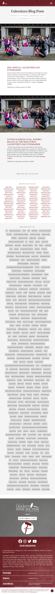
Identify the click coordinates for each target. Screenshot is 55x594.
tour (41, 453)
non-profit (44, 383)
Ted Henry (41, 445)
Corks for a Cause (12, 289)
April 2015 (8, 213)
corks (45, 285)
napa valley (12, 383)
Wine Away (44, 471)
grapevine (32, 336)
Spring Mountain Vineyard (13, 434)
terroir (47, 445)
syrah (23, 445)
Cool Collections (37, 285)
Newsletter (37, 383)
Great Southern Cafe (42, 336)
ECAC (17, 311)
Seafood (45, 413)
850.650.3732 (33, 573)
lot (7, 369)
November (11, 387)
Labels (15, 362)
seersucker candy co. (15, 424)
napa (47, 380)
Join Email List (27, 518)
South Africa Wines (14, 427)
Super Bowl (22, 442)
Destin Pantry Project (21, 303)
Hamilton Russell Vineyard (41, 340)
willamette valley (14, 467)
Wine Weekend (34, 485)
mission (19, 380)
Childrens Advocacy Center (25, 282)
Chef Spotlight (36, 278)
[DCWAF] (5, 3)
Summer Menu (20, 438)
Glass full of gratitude (43, 333)
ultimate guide (16, 456)
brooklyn (39, 252)
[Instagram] (25, 541)
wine (21, 471)
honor (45, 351)
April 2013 (33, 218)
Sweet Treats (44, 442)
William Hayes (43, 467)
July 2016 (21, 205)
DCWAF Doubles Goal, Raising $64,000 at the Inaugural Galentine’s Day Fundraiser (24, 141)
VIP (10, 460)
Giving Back (16, 333)
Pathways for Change (15, 398)
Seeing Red (26, 420)
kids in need (45, 358)
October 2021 (33, 194)
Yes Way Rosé (36, 489)
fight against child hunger (39, 318)
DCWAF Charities (11, 296)
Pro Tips (20, 402)
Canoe (22, 260)
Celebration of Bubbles (33, 260)
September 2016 (46, 203)
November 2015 (21, 209)
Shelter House (27, 424)
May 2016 (46, 205)
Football (18, 325)
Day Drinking (41, 293)
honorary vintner (10, 354)
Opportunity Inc (46, 391)
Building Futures (45, 256)
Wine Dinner (30, 475)
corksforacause (23, 289)
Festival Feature (14, 318)
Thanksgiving (26, 449)
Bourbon (44, 249)
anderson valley (22, 238)
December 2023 (8, 189)
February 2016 (33, 207)
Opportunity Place (13, 394)
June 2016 (33, 205)
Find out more (33, 592)
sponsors (32, 431)
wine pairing (22, 482)
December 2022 (45, 192)
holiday (46, 347)
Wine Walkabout (42, 482)
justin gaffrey (36, 358)
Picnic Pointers (27, 398)
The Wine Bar (19, 453)
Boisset (16, 249)
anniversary (41, 238)
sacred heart (21, 409)
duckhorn (32, 307)
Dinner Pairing (45, 303)
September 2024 (33, 187)
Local (37, 365)
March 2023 (8, 192)
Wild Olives (45, 464)
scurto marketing (36, 413)
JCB (50, 354)
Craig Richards (10, 293)
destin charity (22, 300)
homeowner (38, 351)
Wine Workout (45, 485)
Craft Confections (44, 289)
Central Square (34, 263)
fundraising (33, 329)
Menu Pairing (47, 373)
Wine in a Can (13, 482)
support (30, 442)
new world (28, 383)
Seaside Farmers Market (31, 416)
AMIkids (14, 238)
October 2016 (33, 203)
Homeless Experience (27, 351)
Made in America (24, 369)
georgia (9, 333)
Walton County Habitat (14, 464)
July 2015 (21, 211)
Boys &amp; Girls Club (14, 252)
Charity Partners (16, 271)
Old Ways (37, 387)
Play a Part (44, 398)
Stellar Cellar (46, 434)
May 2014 (9, 216)
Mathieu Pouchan (24, 373)
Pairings (29, 394)
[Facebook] (20, 541)
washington (26, 464)
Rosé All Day (45, 405)
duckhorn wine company (44, 307)
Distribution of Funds (21, 307)
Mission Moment (28, 380)
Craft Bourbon (34, 289)
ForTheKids (35, 325)
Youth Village (45, 489)
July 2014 (45, 214)
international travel (41, 354)
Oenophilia (30, 387)
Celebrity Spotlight (23, 263)
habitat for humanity (25, 340)
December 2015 (8, 209)
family (33, 314)
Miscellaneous (11, 380)
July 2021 (8, 196)
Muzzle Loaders (39, 380)
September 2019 (46, 198)
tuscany (7, 456)
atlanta (31, 242)
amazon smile (46, 234)
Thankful (18, 449)
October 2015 (33, 209)
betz (36, 245)
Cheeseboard (26, 278)
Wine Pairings (32, 482)
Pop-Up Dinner (12, 402)
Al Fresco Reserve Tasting (21, 234)
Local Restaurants (46, 365)
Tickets (27, 453)
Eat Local (11, 311)
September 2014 (33, 214)
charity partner (45, 267)
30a (29, 231)
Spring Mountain (42, 431)
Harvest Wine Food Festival (15, 347)
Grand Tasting (23, 336)
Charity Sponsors (28, 271)
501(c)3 (27, 514)
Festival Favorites (42, 314)
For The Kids (26, 325)
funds (40, 329)
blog (11, 249)
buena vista (35, 256)
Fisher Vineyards (10, 322)
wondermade (26, 489)
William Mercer (13, 471)
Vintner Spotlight (46, 456)
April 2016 (8, 207)
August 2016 (8, 205)
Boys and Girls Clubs (28, 252)
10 (6, 231)
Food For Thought (28, 322)
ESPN (40, 311)
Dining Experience (34, 303)
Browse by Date (37, 15)
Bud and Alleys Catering (22, 256)
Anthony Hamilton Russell (16, 242)
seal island (13, 416)
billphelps (48, 245)
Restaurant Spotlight (25, 405)
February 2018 (21, 200)
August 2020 (21, 198)
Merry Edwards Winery (17, 376)
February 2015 (33, 213)
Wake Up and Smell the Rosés (28, 460)
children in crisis (11, 282)
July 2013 (21, 218)
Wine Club (22, 475)
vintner (38, 456)
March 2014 (20, 216)
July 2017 (33, 202)
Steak (39, 434)
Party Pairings (45, 394)
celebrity (44, 260)
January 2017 (46, 202)
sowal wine (12, 431)
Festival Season (25, 318)
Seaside (20, 416)
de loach (8, 300)
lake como (22, 362)
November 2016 (21, 203)
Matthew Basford (36, 373)
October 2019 (33, 198)
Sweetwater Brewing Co (13, 445)
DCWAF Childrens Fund (34, 296)
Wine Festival (24, 478)
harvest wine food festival (37, 343)
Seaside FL (43, 416)
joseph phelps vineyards (23, 358)
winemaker (10, 489)
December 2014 (8, 214)
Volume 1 (15, 460)
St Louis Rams (32, 434)
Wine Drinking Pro (41, 475)
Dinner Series (9, 307)
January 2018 (33, 200)
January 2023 (33, 192)
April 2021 (33, 196)
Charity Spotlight (39, 271)
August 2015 (8, 211)
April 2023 (46, 190)
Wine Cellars (13, 475)
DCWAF (49, 293)
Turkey (47, 453)
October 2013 (33, 216)
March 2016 (20, 207)
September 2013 (46, 216)
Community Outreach (15, 285)
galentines (47, 329)
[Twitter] (29, 541)
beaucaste (18, 245)
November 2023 (21, 189)
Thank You (11, 449)
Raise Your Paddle (30, 402)
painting (22, 394)
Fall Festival (12, 314)
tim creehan (35, 453)
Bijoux (41, 245)
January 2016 (46, 207)
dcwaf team (46, 296)
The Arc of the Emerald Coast (41, 449)
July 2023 (21, 190)
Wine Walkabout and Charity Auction (17, 485)
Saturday (44, 409)
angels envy (32, 238)
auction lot (45, 242)
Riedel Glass (36, 405)
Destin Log (10, 303)
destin (14, 300)
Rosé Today (12, 409)
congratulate (27, 285)
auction (37, 242)
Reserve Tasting (12, 405)
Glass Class (25, 333)
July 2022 (21, 194)
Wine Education (14, 478)
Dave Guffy (32, 293)
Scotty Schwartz (24, 413)
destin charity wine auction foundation (39, 300)
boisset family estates (26, 249)
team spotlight (31, 445)
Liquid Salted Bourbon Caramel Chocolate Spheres (19, 365)
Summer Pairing (31, 438)
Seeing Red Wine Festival (39, 420)
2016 (24, 231)
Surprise (36, 442)
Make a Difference (36, 369)
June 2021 (21, 196)
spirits (19, 431)
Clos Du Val (46, 282)
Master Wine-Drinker (11, 373)
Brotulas (46, 252)
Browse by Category (20, 15)
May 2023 (33, 190)
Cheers (46, 274)
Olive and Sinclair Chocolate (13, 391)
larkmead (30, 362)
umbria (24, 456)
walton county (43, 460)
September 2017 (8, 202)
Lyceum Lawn (13, 369)
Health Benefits (29, 347)
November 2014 (21, 214)
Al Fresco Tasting (35, 234)
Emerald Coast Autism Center (29, 311)
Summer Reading (42, 438)
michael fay (29, 376)
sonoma (44, 424)
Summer (11, 438)
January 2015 (46, 213)
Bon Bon (37, 249)
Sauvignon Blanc (13, 413)
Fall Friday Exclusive (24, 314)
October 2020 (9, 198)
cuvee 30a (19, 293)
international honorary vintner (25, 354)
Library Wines (39, 362)
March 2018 (8, 200)
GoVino (15, 336)
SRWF (24, 434)
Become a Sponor (28, 245)
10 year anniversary (15, 231)
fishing (19, 322)
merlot (7, 376)
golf (9, 336)
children (44, 278)
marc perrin (47, 369)
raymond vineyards (43, 402)
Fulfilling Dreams (23, 329)
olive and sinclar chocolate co (31, 391)
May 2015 (46, 211)
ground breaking (12, 340)
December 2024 (21, 187)
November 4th (20, 387)
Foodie (12, 325)
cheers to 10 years (15, 278)
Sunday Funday (12, 442)
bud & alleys (10, 256)
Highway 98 (39, 347)
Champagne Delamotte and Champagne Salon (20, 267)
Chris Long (38, 282)
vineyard (31, 456)
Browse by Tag (27, 18)
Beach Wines (9, 245)
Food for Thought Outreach (43, 322)
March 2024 (45, 187)
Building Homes (14, 260)
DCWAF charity (22, 296)
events (46, 311)
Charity (37, 267)
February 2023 (21, 192)
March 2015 (20, 213)
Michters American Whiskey (43, 376)
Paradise (36, 394)
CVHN (25, 293)
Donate (27, 528)
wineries (18, 489)
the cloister (11, 453)
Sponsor (25, 431)
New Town (20, 383)
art (26, 242)
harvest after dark (23, 343)
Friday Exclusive (11, 329)
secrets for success (16, 420)
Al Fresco (9, 234)
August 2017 (21, 202)
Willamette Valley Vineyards (29, 467)
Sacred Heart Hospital (33, 409)
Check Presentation (36, 274)
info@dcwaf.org (33, 578)
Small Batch (36, 424)
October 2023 (33, 189)
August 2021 (45, 194)
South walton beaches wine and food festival (34, 427)
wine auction (35, 471)
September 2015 (46, 209)
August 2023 (8, 190)
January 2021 (46, 196)
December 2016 (8, 203)
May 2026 (9, 187)
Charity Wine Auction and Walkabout (18, 274)
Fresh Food (43, 325)
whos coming (36, 464)
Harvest (14, 343)
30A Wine (34, 231)
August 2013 (8, 218)
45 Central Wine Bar (44, 231)
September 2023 (46, 189)
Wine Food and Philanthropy (38, 478)
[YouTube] (34, 541)
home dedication (14, 351)
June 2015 (33, 211)
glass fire (32, 333)
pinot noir (36, 398)
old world (45, 387)
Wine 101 (27, 471)
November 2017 (45, 200)
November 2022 (8, 194)
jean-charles (11, 358)
